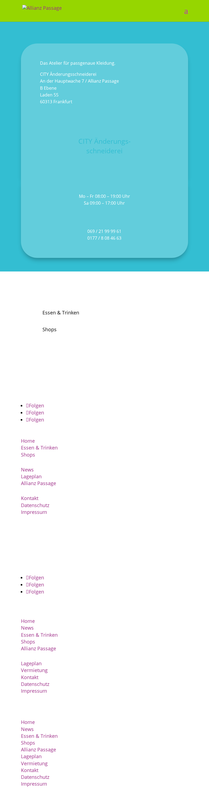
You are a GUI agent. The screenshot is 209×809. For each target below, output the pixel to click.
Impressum (34, 512)
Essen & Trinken (39, 447)
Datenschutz (35, 505)
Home (28, 441)
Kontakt (29, 498)
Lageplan (31, 476)
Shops (28, 454)
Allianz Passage (38, 483)
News (27, 469)
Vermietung (34, 670)
